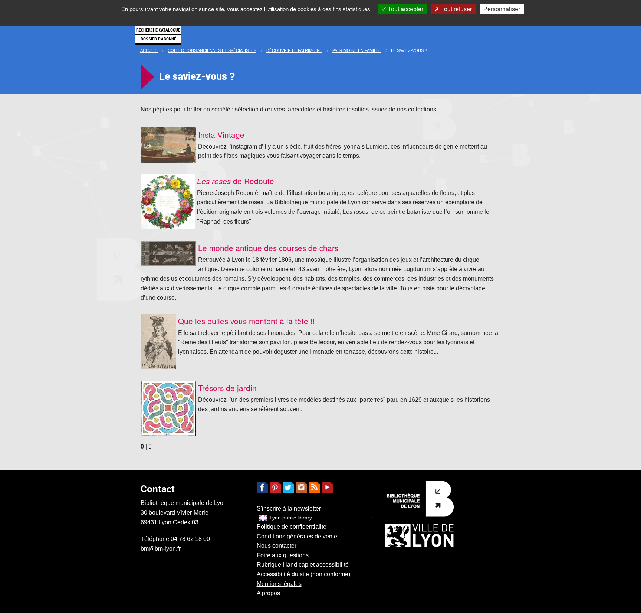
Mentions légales (279, 584)
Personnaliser (501, 9)
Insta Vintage (221, 134)
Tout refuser (456, 9)
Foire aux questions (283, 555)
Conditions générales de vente (297, 536)
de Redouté (235, 180)
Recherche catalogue (158, 30)
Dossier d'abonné (158, 39)
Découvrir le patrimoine (294, 50)
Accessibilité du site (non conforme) (303, 574)
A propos (268, 593)
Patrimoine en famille (356, 50)
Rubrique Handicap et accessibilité (303, 564)
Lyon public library (291, 518)
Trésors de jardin (227, 387)
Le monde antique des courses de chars (268, 247)
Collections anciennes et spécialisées (212, 50)
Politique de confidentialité (291, 527)
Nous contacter (276, 545)
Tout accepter (405, 9)
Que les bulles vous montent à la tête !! (246, 320)
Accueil (149, 50)
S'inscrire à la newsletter (289, 508)
